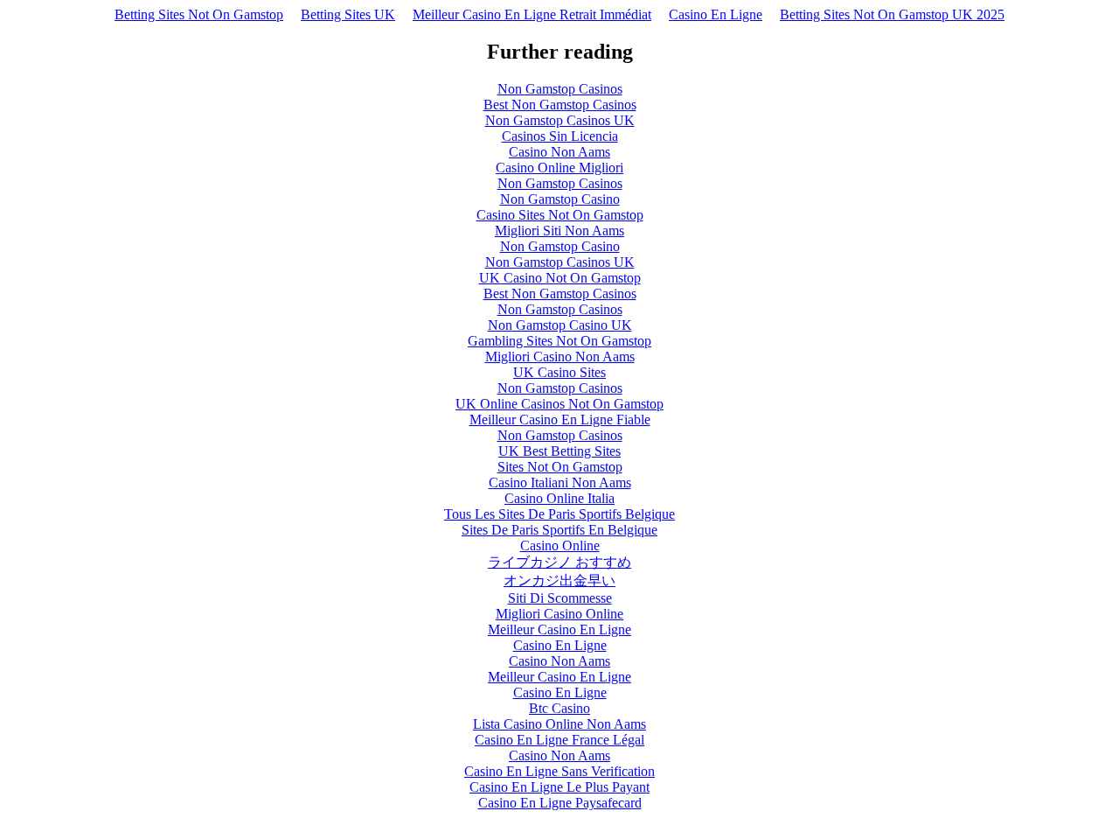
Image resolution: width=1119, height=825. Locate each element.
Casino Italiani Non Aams (560, 482)
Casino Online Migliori (559, 167)
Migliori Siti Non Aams (559, 230)
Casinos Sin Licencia (560, 136)
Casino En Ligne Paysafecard (560, 802)
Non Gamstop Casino (560, 199)
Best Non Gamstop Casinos (559, 104)
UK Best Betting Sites (559, 451)
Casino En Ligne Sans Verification (559, 771)
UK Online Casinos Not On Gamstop (559, 403)
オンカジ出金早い (559, 580)
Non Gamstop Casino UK (560, 325)
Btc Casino (559, 708)
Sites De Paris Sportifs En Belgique (559, 529)
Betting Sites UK (348, 14)
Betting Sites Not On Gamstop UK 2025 (892, 14)
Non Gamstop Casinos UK (560, 120)
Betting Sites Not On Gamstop (199, 14)
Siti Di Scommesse (560, 598)
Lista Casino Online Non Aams (559, 724)
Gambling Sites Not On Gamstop (559, 340)
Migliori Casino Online (559, 613)
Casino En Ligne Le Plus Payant (559, 787)
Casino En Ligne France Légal (559, 739)
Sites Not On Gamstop (559, 466)
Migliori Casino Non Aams (560, 356)
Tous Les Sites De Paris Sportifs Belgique (559, 514)
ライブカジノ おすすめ (559, 562)
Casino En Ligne (715, 14)
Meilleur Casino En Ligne (559, 629)
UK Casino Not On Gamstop (560, 277)
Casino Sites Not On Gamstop (559, 214)
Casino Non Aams (559, 151)
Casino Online (560, 545)
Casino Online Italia (559, 498)
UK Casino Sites (559, 372)
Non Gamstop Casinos (559, 88)
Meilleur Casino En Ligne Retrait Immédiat (532, 14)
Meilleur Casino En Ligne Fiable (559, 419)
